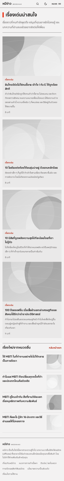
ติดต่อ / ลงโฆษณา (49, 463)
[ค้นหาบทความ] (37, 3)
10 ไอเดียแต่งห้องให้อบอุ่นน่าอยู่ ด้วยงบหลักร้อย (31, 168)
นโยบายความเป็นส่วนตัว (38, 468)
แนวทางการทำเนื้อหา (28, 463)
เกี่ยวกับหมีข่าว (9, 463)
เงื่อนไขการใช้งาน (10, 474)
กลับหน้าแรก (55, 348)
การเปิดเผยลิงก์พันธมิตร (13, 468)
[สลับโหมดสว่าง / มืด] (45, 3)
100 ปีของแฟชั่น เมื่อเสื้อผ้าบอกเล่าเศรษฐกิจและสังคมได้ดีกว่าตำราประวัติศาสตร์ (31, 312)
